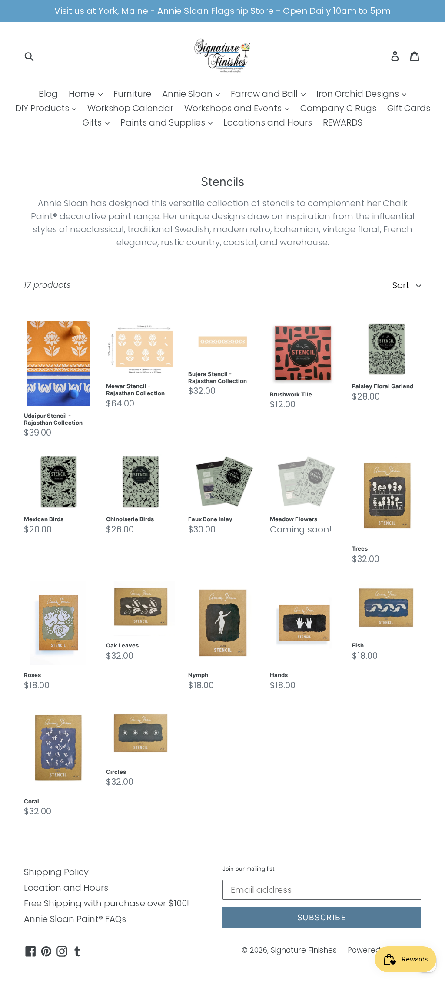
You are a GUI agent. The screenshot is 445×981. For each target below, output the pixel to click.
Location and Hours (66, 888)
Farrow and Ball (265, 94)
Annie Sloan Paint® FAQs (75, 919)
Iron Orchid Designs (358, 94)
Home (83, 94)
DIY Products (43, 108)
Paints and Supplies (163, 122)
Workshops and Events (234, 108)
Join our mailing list (248, 868)
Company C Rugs (338, 108)
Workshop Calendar (130, 108)
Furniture (132, 94)
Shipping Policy (56, 872)
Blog (48, 94)
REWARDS (342, 122)
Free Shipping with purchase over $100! (106, 903)
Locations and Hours (267, 122)
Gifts (93, 122)
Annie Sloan (188, 94)
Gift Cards (408, 108)
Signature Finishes (304, 950)
